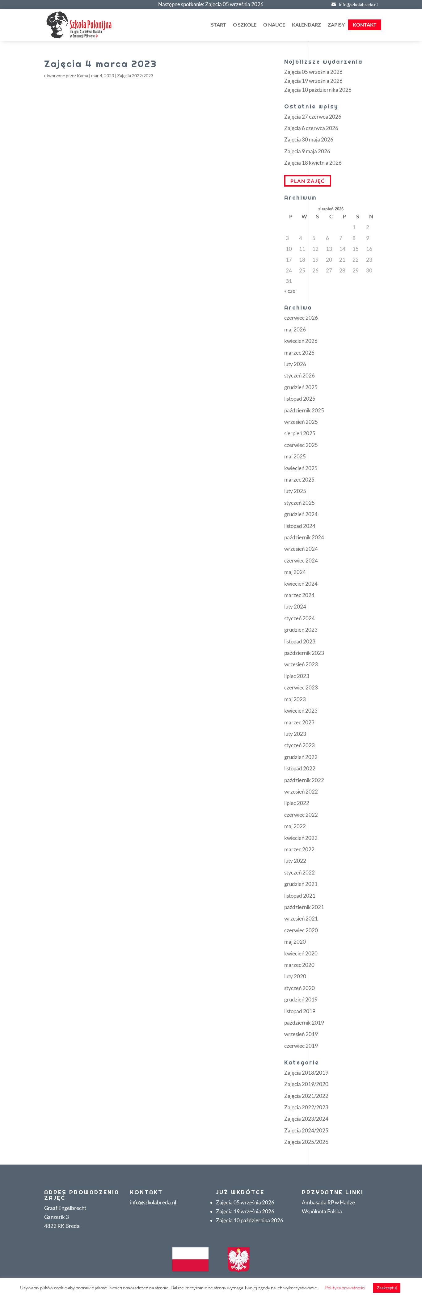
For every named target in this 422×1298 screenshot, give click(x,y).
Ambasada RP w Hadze (328, 1202)
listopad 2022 (299, 768)
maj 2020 (295, 941)
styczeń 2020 (299, 988)
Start (218, 25)
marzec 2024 (299, 595)
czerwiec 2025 (301, 445)
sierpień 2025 (299, 433)
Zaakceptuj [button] (387, 1287)
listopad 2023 (299, 641)
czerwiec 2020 (301, 930)
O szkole (244, 25)
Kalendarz (306, 25)
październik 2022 (304, 780)
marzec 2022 (299, 849)
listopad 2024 (299, 526)
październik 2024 (304, 537)
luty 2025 (295, 491)
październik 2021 (304, 907)
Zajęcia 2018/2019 (306, 1072)
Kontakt (365, 25)
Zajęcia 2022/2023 (135, 75)
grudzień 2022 (301, 757)
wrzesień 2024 (301, 549)
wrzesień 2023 (301, 664)
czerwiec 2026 (301, 317)
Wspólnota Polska (322, 1211)
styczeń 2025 (299, 502)
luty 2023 (295, 734)
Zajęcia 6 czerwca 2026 (311, 128)
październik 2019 (304, 1022)
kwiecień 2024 (301, 583)
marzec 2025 (299, 479)
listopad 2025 (299, 398)
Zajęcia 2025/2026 (306, 1142)
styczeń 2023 (299, 745)
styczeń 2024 (299, 618)
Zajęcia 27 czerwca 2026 (312, 116)
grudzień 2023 (301, 629)
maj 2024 (295, 572)
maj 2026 (295, 329)
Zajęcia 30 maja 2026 (308, 139)
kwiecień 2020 (301, 953)
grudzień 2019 (301, 999)
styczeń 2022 (299, 872)
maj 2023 (295, 699)
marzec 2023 (299, 722)
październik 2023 (304, 653)
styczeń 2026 (299, 375)
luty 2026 (295, 364)
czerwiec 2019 (301, 1046)
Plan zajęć (307, 181)
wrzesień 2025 (301, 422)
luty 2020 (295, 976)
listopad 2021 (299, 895)
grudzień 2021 (301, 884)
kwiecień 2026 (301, 341)
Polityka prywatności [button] (345, 1288)
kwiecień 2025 (301, 468)
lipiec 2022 (296, 803)
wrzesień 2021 (301, 918)
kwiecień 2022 (301, 838)
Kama (82, 75)
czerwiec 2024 (301, 560)
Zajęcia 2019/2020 (306, 1084)
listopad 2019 (299, 1011)
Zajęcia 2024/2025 (306, 1130)
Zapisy (336, 25)
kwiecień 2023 (301, 710)
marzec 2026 (299, 352)
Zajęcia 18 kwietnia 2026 (313, 162)
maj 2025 (295, 456)
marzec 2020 (299, 965)
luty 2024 (295, 606)
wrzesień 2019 (301, 1034)
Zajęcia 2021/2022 (306, 1096)
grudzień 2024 (301, 514)
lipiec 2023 (296, 676)
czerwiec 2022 (301, 814)
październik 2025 (304, 410)
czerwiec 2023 (301, 687)
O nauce (274, 25)
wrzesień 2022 (301, 791)
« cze (289, 291)
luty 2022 (295, 861)
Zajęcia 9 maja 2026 (307, 151)
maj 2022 (295, 826)
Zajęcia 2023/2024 (306, 1118)
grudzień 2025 (301, 387)
